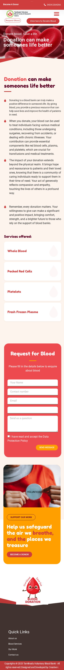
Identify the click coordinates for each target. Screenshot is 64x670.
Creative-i (53, 667)
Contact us (13, 655)
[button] (56, 14)
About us (12, 638)
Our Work (12, 649)
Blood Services (15, 644)
